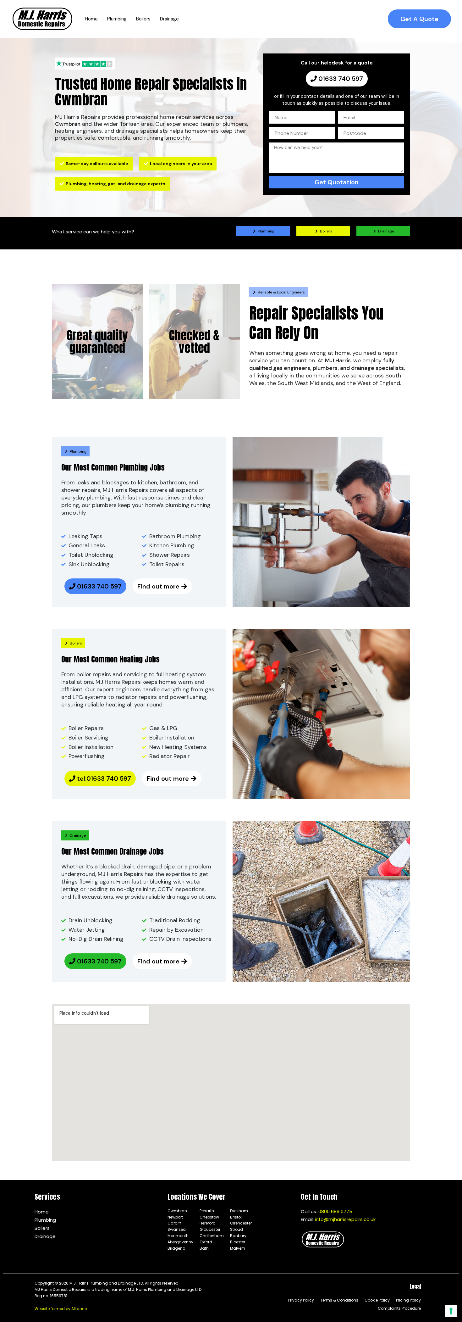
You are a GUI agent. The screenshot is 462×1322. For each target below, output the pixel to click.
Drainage (45, 1236)
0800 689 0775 (335, 1211)
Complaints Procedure (399, 1308)
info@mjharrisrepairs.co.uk (345, 1219)
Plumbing (45, 1220)
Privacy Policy (301, 1300)
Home (42, 1211)
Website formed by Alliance (61, 1308)
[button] (419, 18)
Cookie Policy (377, 1300)
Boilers (42, 1228)
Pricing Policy (408, 1300)
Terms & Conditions (339, 1300)
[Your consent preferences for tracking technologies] (451, 1311)
